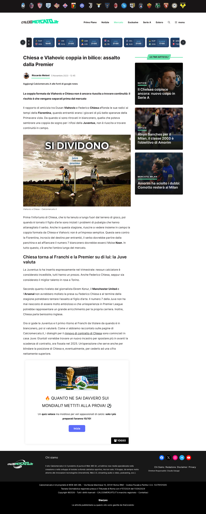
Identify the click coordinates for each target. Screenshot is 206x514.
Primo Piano (90, 22)
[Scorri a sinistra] (22, 42)
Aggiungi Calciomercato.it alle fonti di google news (50, 83)
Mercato (118, 22)
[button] (169, 22)
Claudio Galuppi (173, 471)
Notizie (105, 22)
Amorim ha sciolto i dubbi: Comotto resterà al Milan (159, 185)
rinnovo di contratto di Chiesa (83, 333)
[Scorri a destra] (183, 42)
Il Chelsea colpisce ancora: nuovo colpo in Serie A (156, 93)
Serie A (147, 22)
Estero (159, 22)
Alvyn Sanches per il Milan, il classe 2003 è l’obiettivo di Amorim (156, 138)
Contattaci (143, 492)
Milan (153, 176)
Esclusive (133, 22)
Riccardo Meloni (40, 75)
